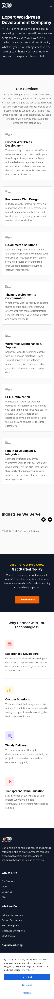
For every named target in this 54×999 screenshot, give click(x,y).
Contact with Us (27, 599)
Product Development (12, 920)
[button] (51, 5)
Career (5, 886)
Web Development (10, 925)
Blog (4, 897)
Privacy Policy (27, 970)
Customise (27, 985)
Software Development (12, 915)
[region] (27, 976)
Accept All (27, 977)
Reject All (27, 992)
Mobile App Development (13, 930)
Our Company (8, 881)
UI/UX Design (8, 936)
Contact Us (7, 892)
